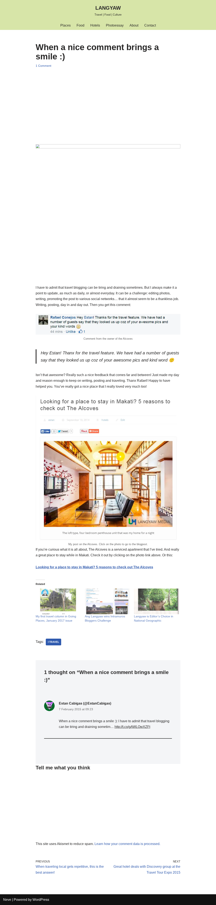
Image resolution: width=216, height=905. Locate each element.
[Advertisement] (108, 102)
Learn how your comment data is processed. (127, 844)
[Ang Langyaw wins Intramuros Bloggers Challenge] (107, 601)
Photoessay (115, 25)
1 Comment (43, 65)
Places (65, 25)
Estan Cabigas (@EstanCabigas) (85, 703)
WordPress (40, 899)
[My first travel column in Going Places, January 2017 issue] (58, 601)
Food (80, 25)
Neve (7, 899)
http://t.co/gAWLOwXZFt (132, 727)
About (134, 25)
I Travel (53, 642)
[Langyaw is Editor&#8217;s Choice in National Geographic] (156, 601)
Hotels (95, 25)
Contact (150, 25)
